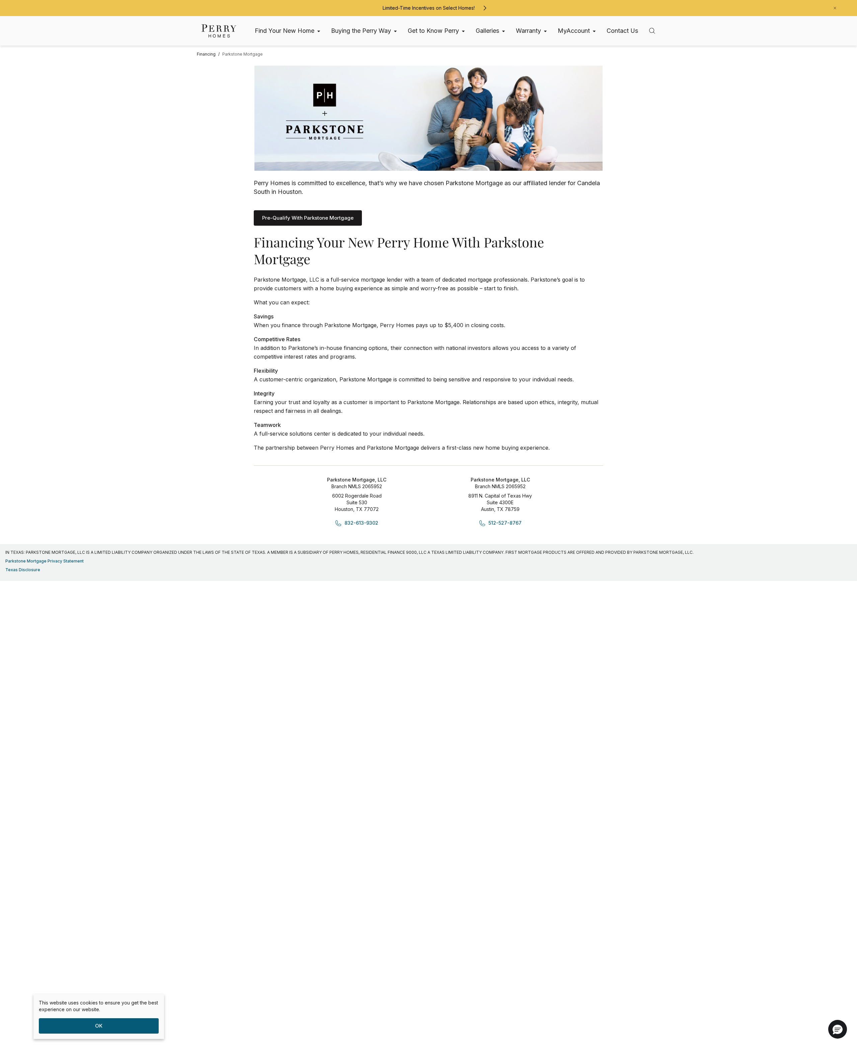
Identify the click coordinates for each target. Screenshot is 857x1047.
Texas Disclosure (22, 569)
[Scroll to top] (837, 1005)
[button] (837, 1029)
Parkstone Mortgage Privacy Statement (44, 561)
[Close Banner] (835, 8)
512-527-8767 (505, 523)
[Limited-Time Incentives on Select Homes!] (484, 8)
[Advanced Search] (652, 30)
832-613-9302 (361, 523)
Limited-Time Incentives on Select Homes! (429, 8)
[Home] (219, 31)
